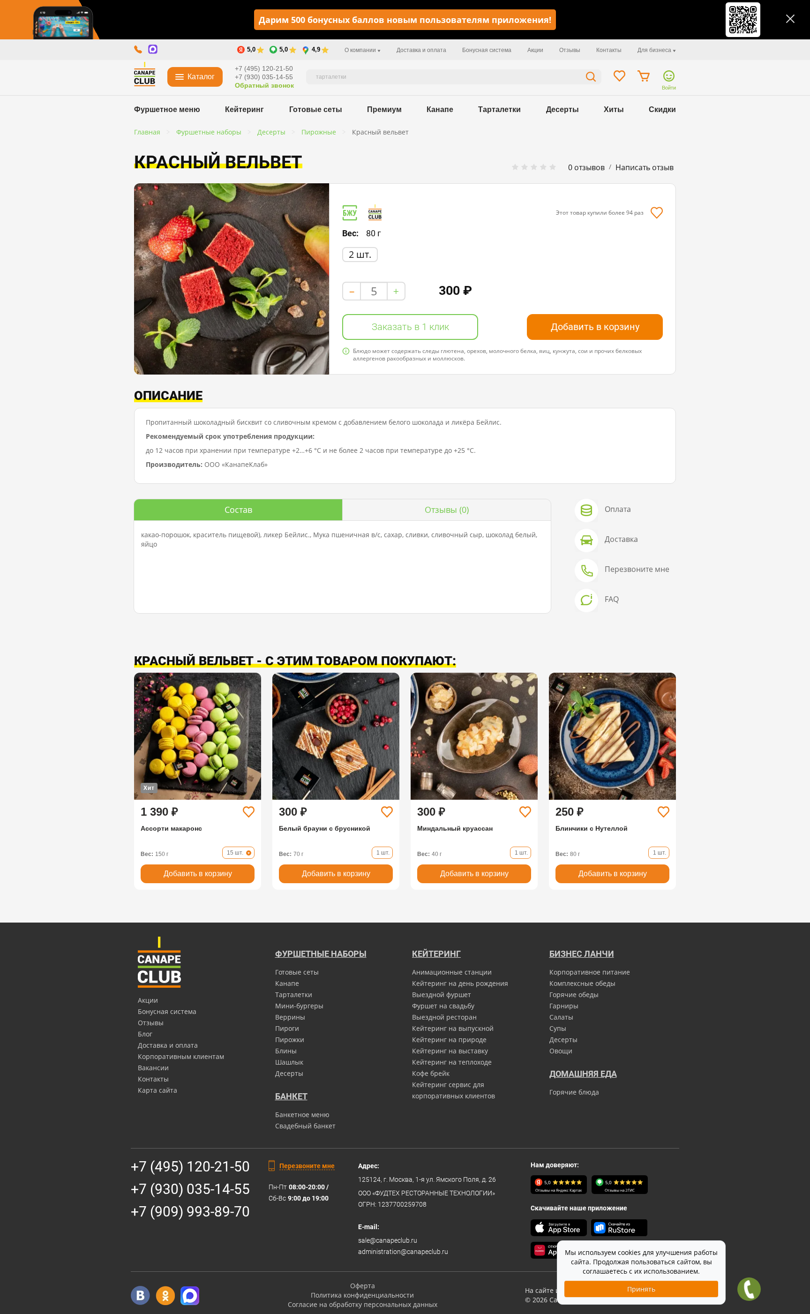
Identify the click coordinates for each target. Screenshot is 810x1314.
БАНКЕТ (291, 1096)
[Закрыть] (790, 18)
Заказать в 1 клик (410, 326)
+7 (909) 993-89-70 (190, 1211)
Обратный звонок (264, 85)
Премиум (384, 109)
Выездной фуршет (441, 994)
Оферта (362, 1285)
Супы (557, 1028)
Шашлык (289, 1062)
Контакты (609, 50)
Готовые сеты (315, 109)
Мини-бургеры (299, 1005)
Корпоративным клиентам (181, 1056)
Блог (145, 1033)
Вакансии (153, 1067)
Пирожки (289, 1039)
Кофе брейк (431, 1073)
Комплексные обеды (582, 983)
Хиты (614, 109)
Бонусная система (486, 50)
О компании (361, 50)
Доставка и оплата (421, 50)
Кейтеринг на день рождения (460, 983)
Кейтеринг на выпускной (453, 1028)
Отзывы (569, 50)
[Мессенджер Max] (190, 1295)
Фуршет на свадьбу (443, 1005)
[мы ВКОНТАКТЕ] (140, 1295)
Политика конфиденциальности (362, 1295)
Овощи (560, 1050)
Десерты (562, 109)
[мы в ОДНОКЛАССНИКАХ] (165, 1295)
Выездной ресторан (444, 1017)
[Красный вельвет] (231, 279)
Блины (286, 1050)
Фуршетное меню (167, 109)
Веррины (290, 1017)
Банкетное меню (302, 1114)
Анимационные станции (452, 972)
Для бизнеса (655, 50)
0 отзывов (586, 167)
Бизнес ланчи (581, 954)
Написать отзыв (644, 167)
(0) (447, 509)
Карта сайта (157, 1090)
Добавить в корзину (595, 326)
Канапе (440, 109)
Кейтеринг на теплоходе (452, 1062)
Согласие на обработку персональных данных (362, 1304)
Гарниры (563, 1005)
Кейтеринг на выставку (450, 1050)
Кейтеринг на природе (449, 1039)
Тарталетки (499, 109)
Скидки (662, 109)
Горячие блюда (574, 1092)
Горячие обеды (574, 994)
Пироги (287, 1028)
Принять (641, 1288)
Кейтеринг (244, 109)
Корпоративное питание (589, 972)
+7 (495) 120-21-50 (264, 68)
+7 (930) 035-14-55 (264, 77)
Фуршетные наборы (321, 954)
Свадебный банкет (305, 1125)
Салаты (561, 1017)
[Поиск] (591, 78)
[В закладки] (656, 213)
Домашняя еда (583, 1074)
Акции (535, 50)
